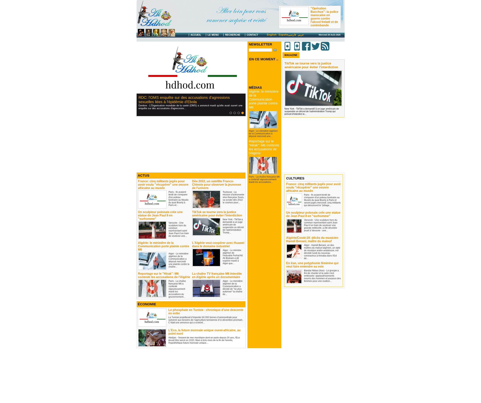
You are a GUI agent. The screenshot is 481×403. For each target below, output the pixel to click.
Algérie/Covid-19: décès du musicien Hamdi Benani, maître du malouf (312, 239)
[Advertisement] (191, 144)
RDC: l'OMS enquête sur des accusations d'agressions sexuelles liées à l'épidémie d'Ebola (184, 99)
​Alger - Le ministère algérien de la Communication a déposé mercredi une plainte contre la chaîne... (179, 260)
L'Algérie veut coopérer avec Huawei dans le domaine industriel (218, 244)
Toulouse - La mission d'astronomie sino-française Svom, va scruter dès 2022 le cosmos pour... (233, 197)
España (283, 34)
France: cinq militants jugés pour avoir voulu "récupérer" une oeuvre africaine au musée (163, 185)
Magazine (290, 55)
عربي (301, 34)
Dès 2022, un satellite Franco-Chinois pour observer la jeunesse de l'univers (216, 185)
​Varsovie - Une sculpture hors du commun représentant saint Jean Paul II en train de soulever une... (179, 229)
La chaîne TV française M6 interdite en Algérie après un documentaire (217, 275)
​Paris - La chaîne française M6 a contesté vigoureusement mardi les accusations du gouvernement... (177, 289)
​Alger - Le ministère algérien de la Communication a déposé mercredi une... (263, 134)
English (272, 34)
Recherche (232, 34)
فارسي (292, 34)
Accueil (195, 34)
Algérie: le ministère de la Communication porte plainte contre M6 (163, 246)
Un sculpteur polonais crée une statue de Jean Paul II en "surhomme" (160, 215)
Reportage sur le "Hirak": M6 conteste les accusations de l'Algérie (164, 275)
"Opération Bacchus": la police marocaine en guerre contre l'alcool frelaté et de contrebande (324, 17)
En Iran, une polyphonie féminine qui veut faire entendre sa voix (312, 265)
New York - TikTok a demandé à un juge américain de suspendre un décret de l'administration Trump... (233, 226)
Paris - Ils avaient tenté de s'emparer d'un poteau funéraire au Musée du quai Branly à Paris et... (178, 198)
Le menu (213, 34)
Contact (252, 34)
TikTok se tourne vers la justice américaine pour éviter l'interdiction (217, 213)
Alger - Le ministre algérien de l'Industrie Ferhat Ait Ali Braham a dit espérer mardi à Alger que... (233, 257)
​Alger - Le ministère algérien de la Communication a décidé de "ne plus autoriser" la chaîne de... (233, 288)
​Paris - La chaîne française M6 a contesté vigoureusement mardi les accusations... (264, 179)
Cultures (295, 178)
